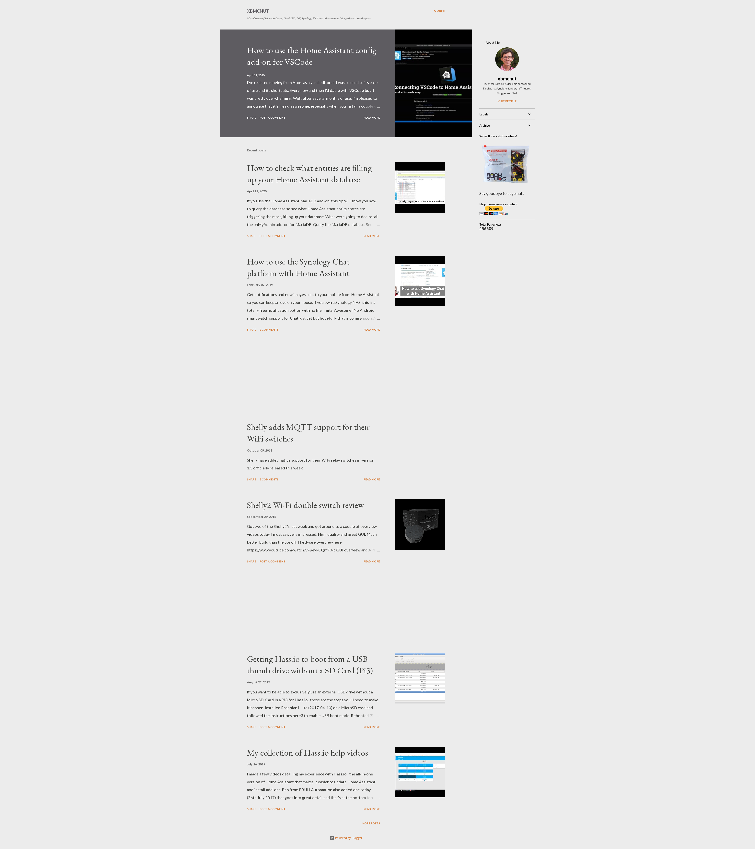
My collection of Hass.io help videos (307, 752)
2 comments (269, 329)
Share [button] (251, 117)
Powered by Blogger (348, 838)
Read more (372, 117)
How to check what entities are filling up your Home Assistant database (309, 173)
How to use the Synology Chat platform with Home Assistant (298, 267)
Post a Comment (272, 117)
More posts (371, 823)
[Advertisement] (313, 377)
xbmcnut (507, 78)
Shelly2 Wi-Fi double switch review (305, 505)
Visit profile (507, 101)
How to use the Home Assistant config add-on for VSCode (311, 55)
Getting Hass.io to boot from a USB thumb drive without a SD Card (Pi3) (310, 664)
